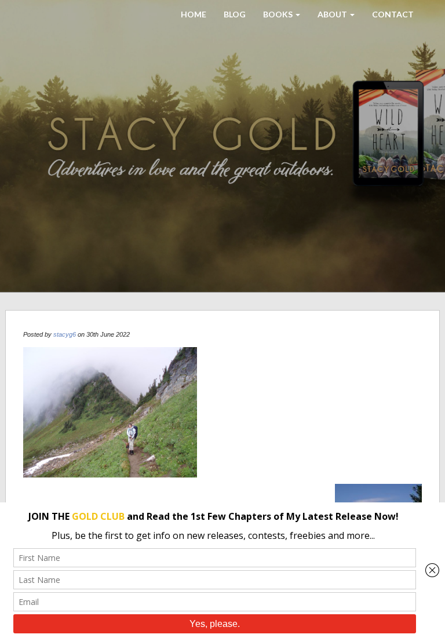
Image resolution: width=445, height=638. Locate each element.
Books (278, 14)
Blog (235, 14)
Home (193, 14)
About (333, 14)
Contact (393, 14)
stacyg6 (64, 334)
